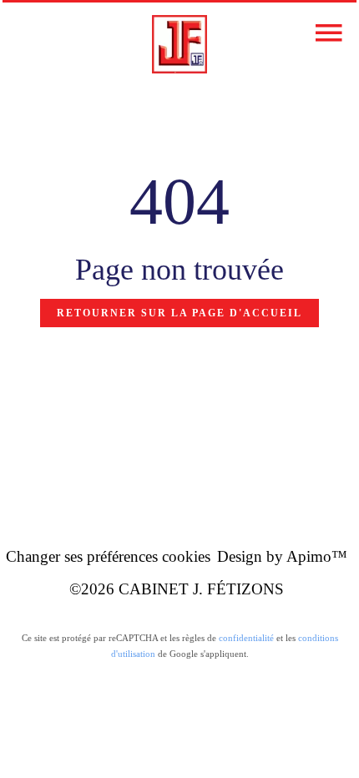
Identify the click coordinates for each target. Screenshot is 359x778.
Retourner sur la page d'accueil (179, 313)
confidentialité (246, 638)
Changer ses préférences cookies (108, 556)
